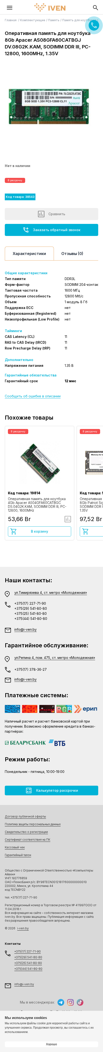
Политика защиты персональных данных (33, 824)
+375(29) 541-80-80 (30, 608)
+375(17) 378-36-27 (30, 669)
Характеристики (29, 253)
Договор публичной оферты (25, 816)
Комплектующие (32, 20)
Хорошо (51, 1044)
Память (53, 20)
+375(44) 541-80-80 (30, 618)
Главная (11, 20)
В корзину (39, 531)
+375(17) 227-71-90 (30, 603)
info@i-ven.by (25, 629)
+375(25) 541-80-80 (30, 613)
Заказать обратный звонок (56, 230)
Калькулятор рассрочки (57, 790)
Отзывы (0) (72, 253)
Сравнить (56, 214)
